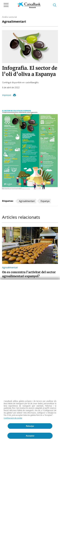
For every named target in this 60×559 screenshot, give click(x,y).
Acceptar (30, 436)
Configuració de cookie (13, 418)
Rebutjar (30, 426)
